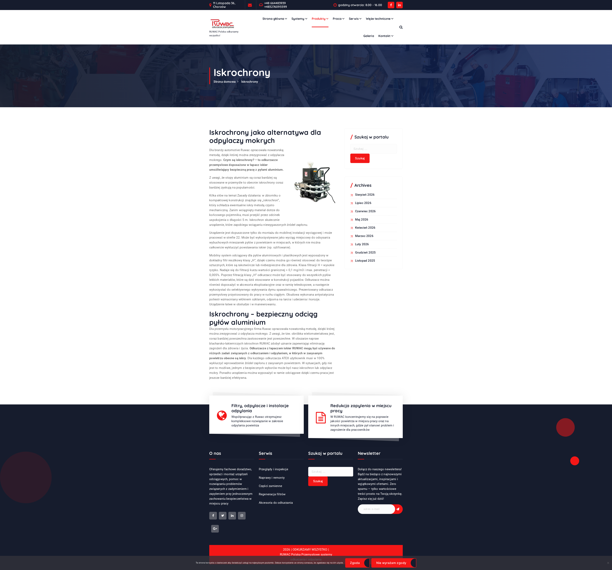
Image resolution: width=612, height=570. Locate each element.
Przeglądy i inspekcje (273, 469)
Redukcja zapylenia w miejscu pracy (360, 408)
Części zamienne (270, 486)
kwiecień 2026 (365, 227)
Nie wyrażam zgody (391, 563)
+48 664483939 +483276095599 (275, 5)
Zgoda (355, 563)
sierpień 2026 (365, 194)
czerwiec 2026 (365, 211)
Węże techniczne (378, 19)
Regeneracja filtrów (272, 494)
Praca (337, 19)
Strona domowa (225, 82)
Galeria (368, 36)
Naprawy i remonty (272, 477)
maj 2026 (361, 219)
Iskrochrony (249, 82)
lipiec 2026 (363, 203)
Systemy (297, 19)
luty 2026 (362, 244)
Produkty (319, 19)
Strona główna (273, 19)
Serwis (354, 19)
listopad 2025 (365, 260)
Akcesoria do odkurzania (276, 503)
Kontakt (384, 36)
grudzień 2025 (365, 252)
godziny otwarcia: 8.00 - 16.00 (360, 5)
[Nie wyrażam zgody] (608, 562)
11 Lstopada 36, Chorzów (224, 5)
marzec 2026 (364, 236)
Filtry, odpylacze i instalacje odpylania (260, 408)
